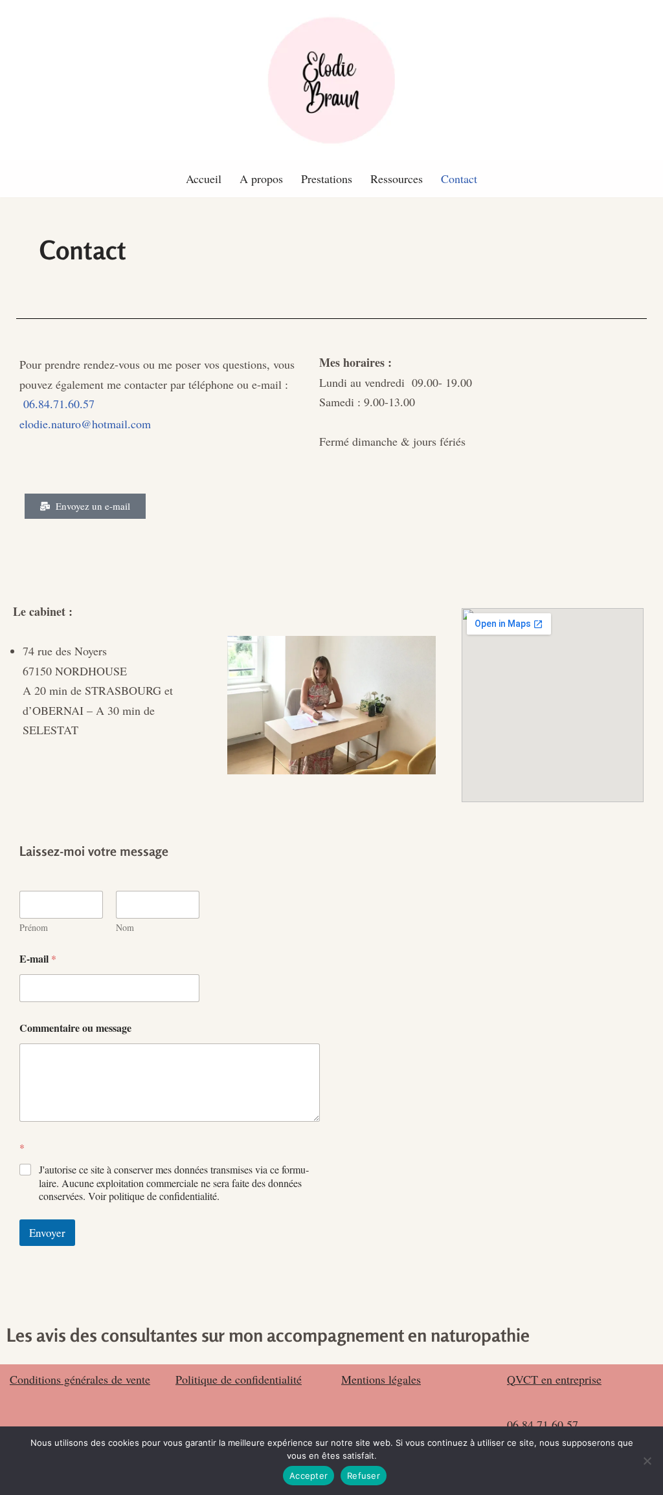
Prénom (33, 927)
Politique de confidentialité (238, 1379)
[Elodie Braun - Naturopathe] (331, 80)
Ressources (396, 178)
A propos (261, 178)
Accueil (203, 178)
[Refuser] (646, 1460)
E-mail (37, 958)
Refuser (363, 1475)
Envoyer (47, 1232)
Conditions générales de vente (80, 1379)
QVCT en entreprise (554, 1379)
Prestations (326, 178)
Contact (459, 178)
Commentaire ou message (75, 1027)
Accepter (308, 1475)
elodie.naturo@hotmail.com (85, 423)
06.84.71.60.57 (59, 403)
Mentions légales (381, 1379)
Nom (125, 927)
